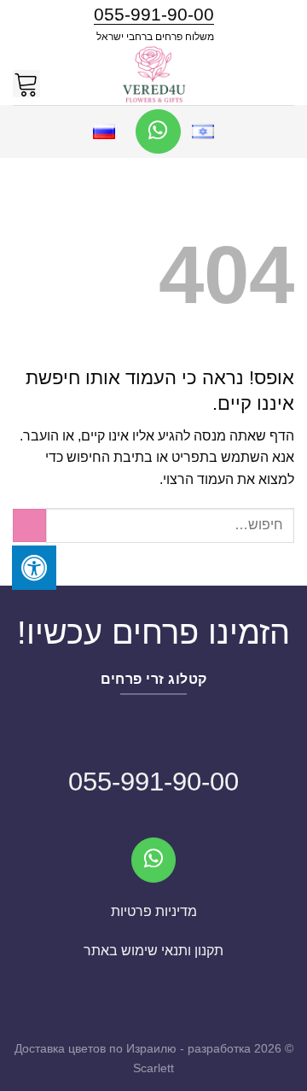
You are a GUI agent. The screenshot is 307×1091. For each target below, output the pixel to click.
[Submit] (29, 525)
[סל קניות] (26, 75)
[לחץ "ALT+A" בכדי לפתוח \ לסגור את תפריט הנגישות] (34, 568)
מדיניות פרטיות (154, 911)
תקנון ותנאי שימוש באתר (153, 950)
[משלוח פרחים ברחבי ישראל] (153, 75)
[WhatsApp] (158, 132)
